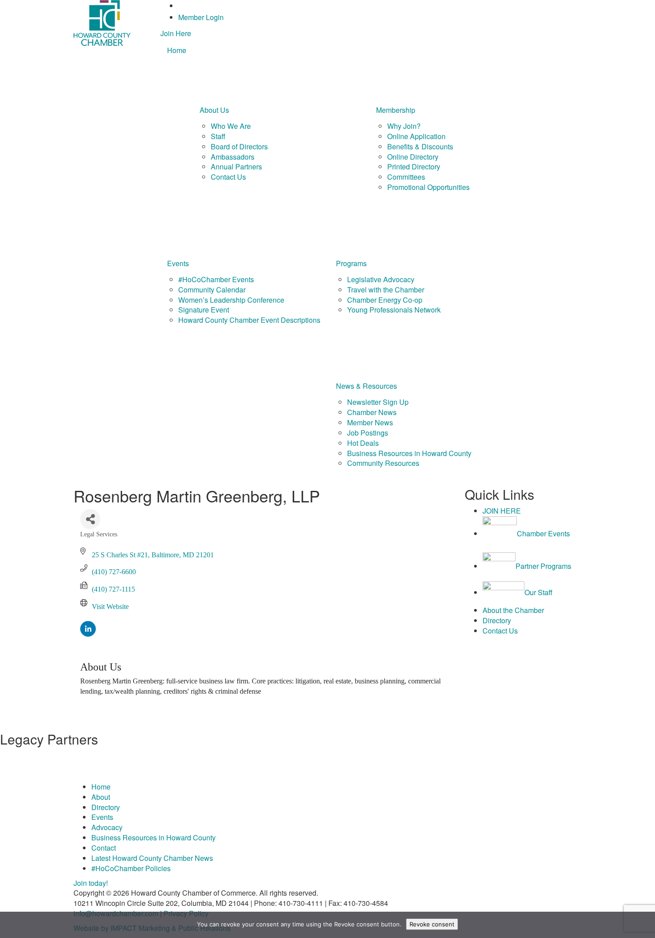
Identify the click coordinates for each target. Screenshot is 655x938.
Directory (497, 620)
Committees (406, 177)
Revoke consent (431, 924)
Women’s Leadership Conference (231, 300)
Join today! (91, 883)
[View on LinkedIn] (88, 634)
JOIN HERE (502, 511)
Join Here (175, 33)
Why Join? (404, 126)
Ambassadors (232, 157)
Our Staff (538, 592)
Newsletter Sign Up (378, 402)
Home (176, 50)
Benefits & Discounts (420, 146)
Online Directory (412, 157)
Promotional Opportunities (428, 187)
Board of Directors (239, 146)
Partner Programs (543, 566)
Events (178, 263)
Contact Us (228, 177)
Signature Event (203, 309)
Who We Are (231, 126)
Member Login (201, 17)
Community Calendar (212, 289)
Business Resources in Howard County (409, 453)
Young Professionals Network (394, 309)
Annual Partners (236, 166)
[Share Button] (90, 519)
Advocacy (107, 827)
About (100, 797)
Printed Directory (413, 166)
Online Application (416, 136)
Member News (370, 422)
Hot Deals (363, 443)
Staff (218, 136)
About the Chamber (513, 610)
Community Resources (383, 463)
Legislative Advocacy (380, 279)
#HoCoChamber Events (216, 279)
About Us (214, 110)
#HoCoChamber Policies (131, 868)
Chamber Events (543, 533)
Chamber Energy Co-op (384, 300)
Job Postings (367, 433)
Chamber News (372, 412)
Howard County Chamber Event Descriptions (249, 320)
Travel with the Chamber (385, 289)
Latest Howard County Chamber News (152, 858)
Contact (103, 848)
